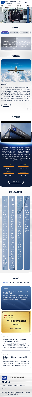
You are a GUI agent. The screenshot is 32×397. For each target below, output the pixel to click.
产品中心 (10, 6)
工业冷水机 (5, 32)
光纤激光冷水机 (14, 32)
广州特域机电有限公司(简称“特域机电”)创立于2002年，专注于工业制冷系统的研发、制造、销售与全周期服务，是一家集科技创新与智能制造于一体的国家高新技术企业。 (16, 346)
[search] (26, 2)
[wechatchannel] (9, 382)
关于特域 (28, 6)
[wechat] (6, 382)
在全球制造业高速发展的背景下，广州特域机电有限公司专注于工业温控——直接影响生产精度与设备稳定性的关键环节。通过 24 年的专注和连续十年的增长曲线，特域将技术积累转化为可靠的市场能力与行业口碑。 (16, 363)
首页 (2, 6)
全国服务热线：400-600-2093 (12, 3)
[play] (16, 131)
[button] (27, 109)
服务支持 (22, 385)
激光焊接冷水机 (24, 32)
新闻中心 (19, 6)
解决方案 (10, 385)
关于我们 (16, 182)
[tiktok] (3, 382)
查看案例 (6, 104)
